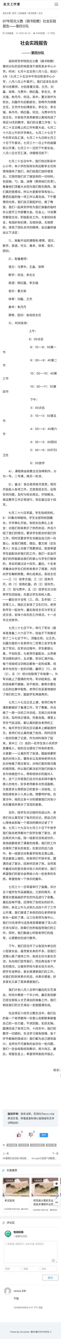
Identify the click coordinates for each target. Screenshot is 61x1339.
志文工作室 (49, 1114)
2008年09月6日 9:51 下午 (26, 1307)
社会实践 (24, 1145)
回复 (41, 1307)
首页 (14, 13)
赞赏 (44, 1135)
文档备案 (22, 13)
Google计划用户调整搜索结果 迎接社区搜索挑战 (45, 1158)
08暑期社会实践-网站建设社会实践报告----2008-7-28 (16, 1158)
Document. (25, 1332)
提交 (50, 1277)
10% (56, 1202)
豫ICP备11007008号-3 (41, 1332)
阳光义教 (51, 1145)
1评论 (52, 33)
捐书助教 (32, 13)
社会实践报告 (37, 1145)
